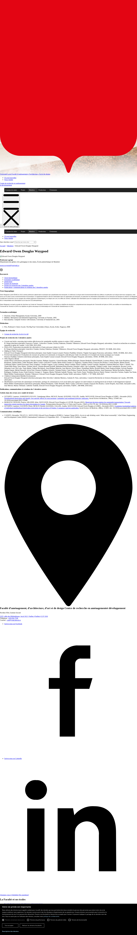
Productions (42, 190)
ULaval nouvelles (10, 178)
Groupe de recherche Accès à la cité (16, 334)
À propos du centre (11, 190)
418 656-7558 (13, 618)
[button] (10, 931)
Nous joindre (8, 180)
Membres (32, 190)
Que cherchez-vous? (7, 242)
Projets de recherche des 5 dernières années (18, 285)
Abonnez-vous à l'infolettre (9, 895)
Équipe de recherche (11, 283)
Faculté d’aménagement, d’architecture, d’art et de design (31, 174)
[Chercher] (1, 226)
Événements (53, 190)
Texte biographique (10, 278)
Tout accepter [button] (9, 925)
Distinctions (8, 282)
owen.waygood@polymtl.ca (9, 265)
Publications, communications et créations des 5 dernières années (26, 287)
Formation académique (12, 280)
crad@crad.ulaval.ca (14, 620)
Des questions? (24, 895)
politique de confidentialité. (51, 916)
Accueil (2, 246)
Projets (23, 190)
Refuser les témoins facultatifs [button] (32, 925)
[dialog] (68, 919)
